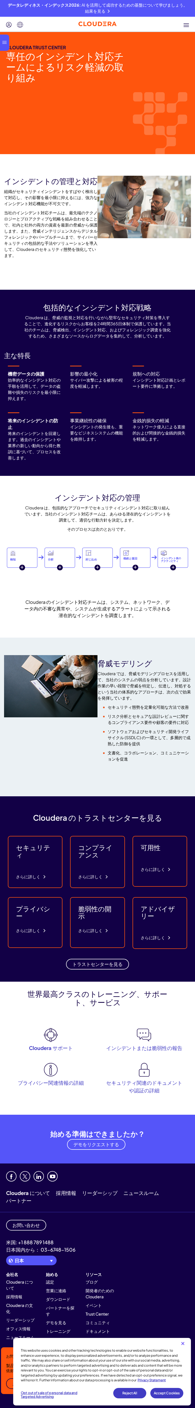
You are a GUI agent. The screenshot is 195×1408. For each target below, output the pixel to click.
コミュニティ (98, 1322)
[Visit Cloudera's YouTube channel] (52, 1176)
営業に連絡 (56, 1290)
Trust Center (97, 1314)
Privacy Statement (152, 1380)
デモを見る (56, 1322)
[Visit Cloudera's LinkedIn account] (39, 1176)
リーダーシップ (100, 1193)
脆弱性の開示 (94, 912)
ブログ (92, 1282)
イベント (94, 1305)
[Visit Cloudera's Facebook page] (11, 1176)
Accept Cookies (167, 1393)
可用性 (150, 847)
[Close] (182, 1343)
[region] (102, 1371)
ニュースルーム (141, 1193)
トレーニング (58, 1331)
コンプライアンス (95, 851)
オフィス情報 (18, 1328)
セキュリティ (33, 851)
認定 (50, 1282)
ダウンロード (58, 1299)
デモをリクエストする (96, 1144)
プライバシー (33, 912)
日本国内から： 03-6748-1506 (40, 1250)
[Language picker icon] (20, 24)
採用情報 (66, 1193)
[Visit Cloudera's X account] (25, 1176)
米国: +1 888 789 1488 (30, 1242)
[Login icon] (9, 24)
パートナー (18, 1200)
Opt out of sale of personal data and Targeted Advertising (49, 1395)
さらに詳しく (28, 876)
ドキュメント (98, 1331)
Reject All (129, 1393)
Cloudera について (28, 1193)
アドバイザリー (158, 912)
